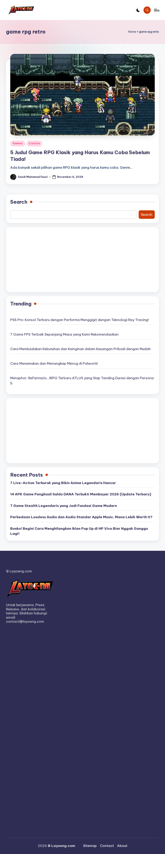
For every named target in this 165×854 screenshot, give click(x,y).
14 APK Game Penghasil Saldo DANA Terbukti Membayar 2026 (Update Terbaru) (80, 494)
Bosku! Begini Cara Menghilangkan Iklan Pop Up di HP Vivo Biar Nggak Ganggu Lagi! (79, 531)
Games (18, 143)
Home (132, 32)
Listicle (34, 143)
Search (18, 202)
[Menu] (156, 10)
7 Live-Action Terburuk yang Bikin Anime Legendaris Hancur (63, 483)
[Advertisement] (82, 259)
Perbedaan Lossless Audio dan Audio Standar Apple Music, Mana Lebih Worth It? (81, 517)
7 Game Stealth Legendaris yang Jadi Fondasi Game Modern (63, 505)
